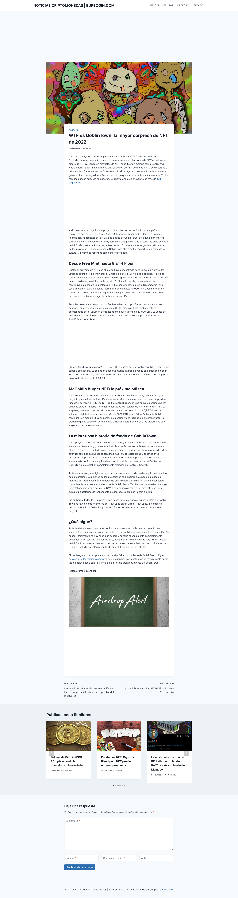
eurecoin (76, 149)
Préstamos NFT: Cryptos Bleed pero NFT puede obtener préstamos (117, 761)
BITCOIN (154, 5)
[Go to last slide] (51, 752)
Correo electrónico (114, 858)
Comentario (73, 820)
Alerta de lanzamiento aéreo (88, 559)
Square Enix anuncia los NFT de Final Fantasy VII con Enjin (148, 688)
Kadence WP (166, 889)
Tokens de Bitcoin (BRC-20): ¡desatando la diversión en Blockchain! (67, 761)
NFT (164, 5)
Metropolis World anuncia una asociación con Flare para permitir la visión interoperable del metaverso (89, 690)
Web (143, 858)
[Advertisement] (119, 41)
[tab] (113, 785)
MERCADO (197, 5)
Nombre (71, 858)
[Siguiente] (186, 752)
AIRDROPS (183, 5)
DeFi (171, 5)
